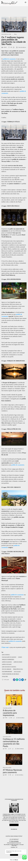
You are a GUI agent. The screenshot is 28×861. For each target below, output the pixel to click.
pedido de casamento (7, 661)
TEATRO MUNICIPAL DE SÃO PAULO (10, 674)
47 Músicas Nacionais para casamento (12, 771)
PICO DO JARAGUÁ (6, 669)
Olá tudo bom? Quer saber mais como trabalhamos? (13, 852)
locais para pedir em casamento (9, 657)
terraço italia (5, 676)
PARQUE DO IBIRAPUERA (8, 659)
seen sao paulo (17, 671)
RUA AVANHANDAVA (7, 671)
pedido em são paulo (6, 664)
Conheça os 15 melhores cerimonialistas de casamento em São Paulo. (14, 742)
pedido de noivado (18, 661)
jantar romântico (6, 654)
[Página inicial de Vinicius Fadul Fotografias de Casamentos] (9, 3)
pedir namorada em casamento (9, 666)
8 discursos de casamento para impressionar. (10, 713)
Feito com (14, 859)
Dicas (15, 34)
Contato (14, 854)
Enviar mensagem (15, 841)
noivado (20, 657)
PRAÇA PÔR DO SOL (18, 669)
